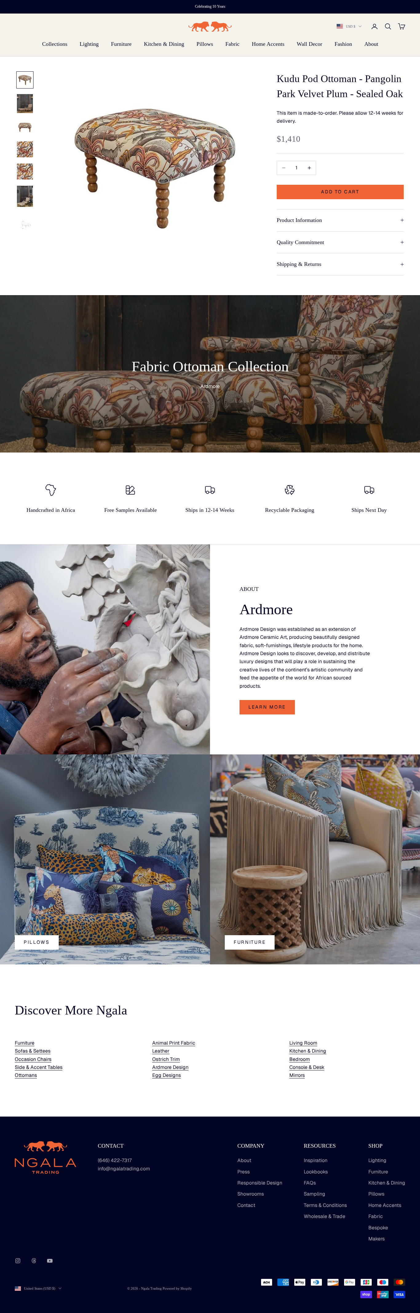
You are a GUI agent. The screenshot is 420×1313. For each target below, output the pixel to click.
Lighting (89, 44)
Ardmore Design (170, 1067)
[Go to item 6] (25, 196)
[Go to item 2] (25, 103)
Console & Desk (306, 1067)
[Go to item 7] (25, 224)
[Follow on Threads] (34, 1261)
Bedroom (299, 1059)
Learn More (267, 707)
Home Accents (268, 44)
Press (243, 1172)
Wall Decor (309, 44)
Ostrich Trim (166, 1059)
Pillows (204, 44)
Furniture (121, 44)
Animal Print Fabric (173, 1043)
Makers (376, 1239)
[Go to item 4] (25, 149)
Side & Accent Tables (38, 1067)
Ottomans (26, 1075)
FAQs (310, 1183)
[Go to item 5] (25, 171)
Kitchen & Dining (164, 44)
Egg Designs (166, 1075)
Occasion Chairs (33, 1059)
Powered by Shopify (177, 1288)
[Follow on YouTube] (50, 1261)
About (371, 44)
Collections (54, 44)
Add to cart (340, 192)
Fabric (232, 44)
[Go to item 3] (25, 127)
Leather (160, 1051)
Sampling (314, 1194)
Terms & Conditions (325, 1205)
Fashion (343, 44)
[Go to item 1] (25, 80)
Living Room (303, 1043)
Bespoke (378, 1227)
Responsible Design (259, 1183)
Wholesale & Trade (324, 1216)
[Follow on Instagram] (18, 1261)
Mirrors (297, 1075)
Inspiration (315, 1160)
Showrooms (250, 1194)
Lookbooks (316, 1172)
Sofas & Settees (32, 1051)
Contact (246, 1205)
